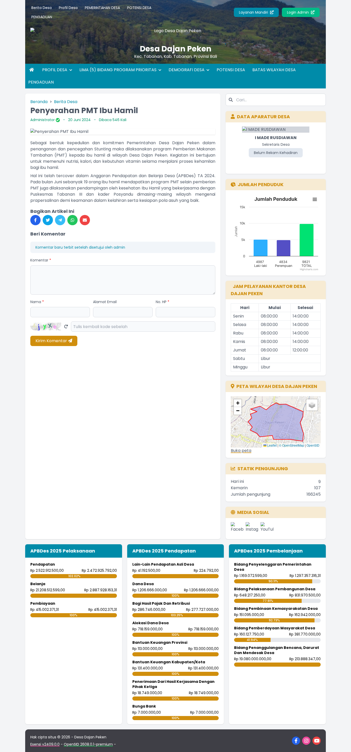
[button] (238, 403)
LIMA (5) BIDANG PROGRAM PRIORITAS (118, 70)
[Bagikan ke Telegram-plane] (60, 220)
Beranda (39, 102)
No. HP (162, 301)
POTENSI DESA (139, 7)
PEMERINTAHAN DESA (102, 7)
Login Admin (298, 12)
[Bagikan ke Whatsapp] (72, 220)
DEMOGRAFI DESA (187, 70)
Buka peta (241, 451)
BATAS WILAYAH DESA (274, 70)
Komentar (40, 260)
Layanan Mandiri (254, 12)
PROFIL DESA (55, 70)
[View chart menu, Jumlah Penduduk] (314, 199)
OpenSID (313, 445)
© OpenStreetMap (291, 445)
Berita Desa (41, 7)
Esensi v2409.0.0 (45, 744)
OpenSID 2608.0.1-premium (88, 744)
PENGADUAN (41, 17)
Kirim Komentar (51, 341)
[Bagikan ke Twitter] (48, 220)
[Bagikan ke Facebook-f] (35, 220)
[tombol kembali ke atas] (341, 742)
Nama (37, 301)
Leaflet (271, 445)
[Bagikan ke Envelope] (85, 220)
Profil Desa (68, 7)
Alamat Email (105, 301)
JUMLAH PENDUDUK (260, 184)
